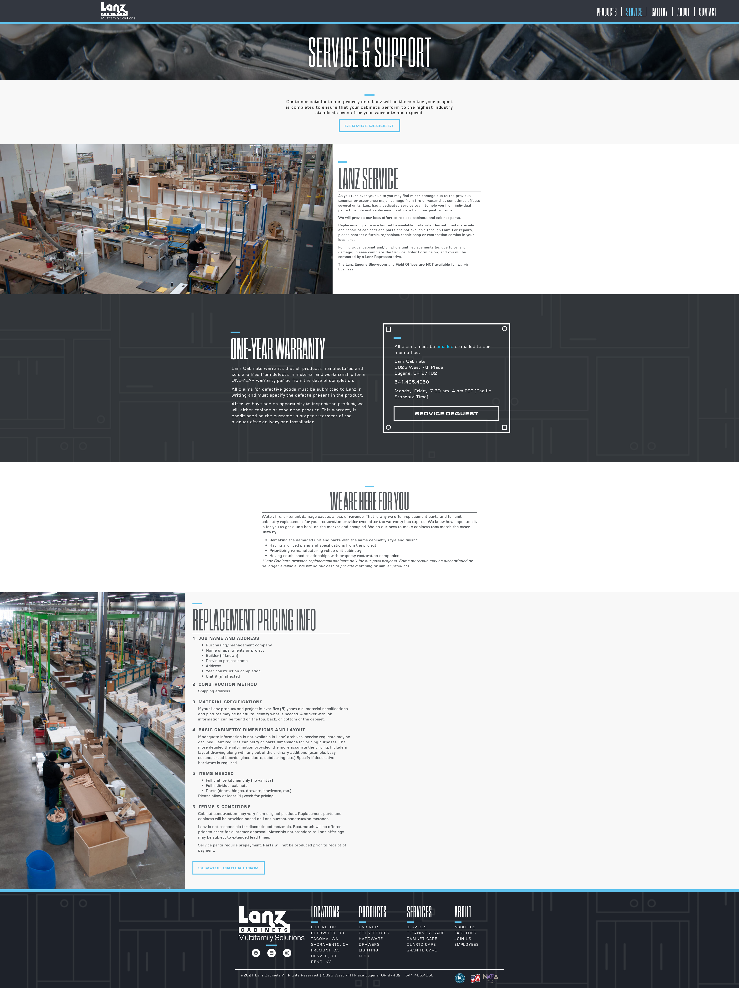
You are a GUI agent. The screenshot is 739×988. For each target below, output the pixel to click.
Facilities (466, 932)
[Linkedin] (271, 953)
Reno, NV (321, 961)
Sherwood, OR (327, 932)
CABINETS (369, 927)
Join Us (463, 938)
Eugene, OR (323, 927)
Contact (708, 11)
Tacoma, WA (325, 938)
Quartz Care (421, 944)
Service (634, 11)
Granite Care (422, 950)
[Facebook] (256, 953)
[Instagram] (287, 953)
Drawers (369, 944)
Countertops (374, 932)
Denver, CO (324, 956)
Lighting (368, 950)
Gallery (660, 11)
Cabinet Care (422, 938)
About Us (465, 927)
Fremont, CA (325, 950)
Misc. (365, 956)
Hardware (371, 938)
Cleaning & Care (426, 932)
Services (417, 927)
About (683, 11)
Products (607, 11)
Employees (467, 944)
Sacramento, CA (330, 944)
